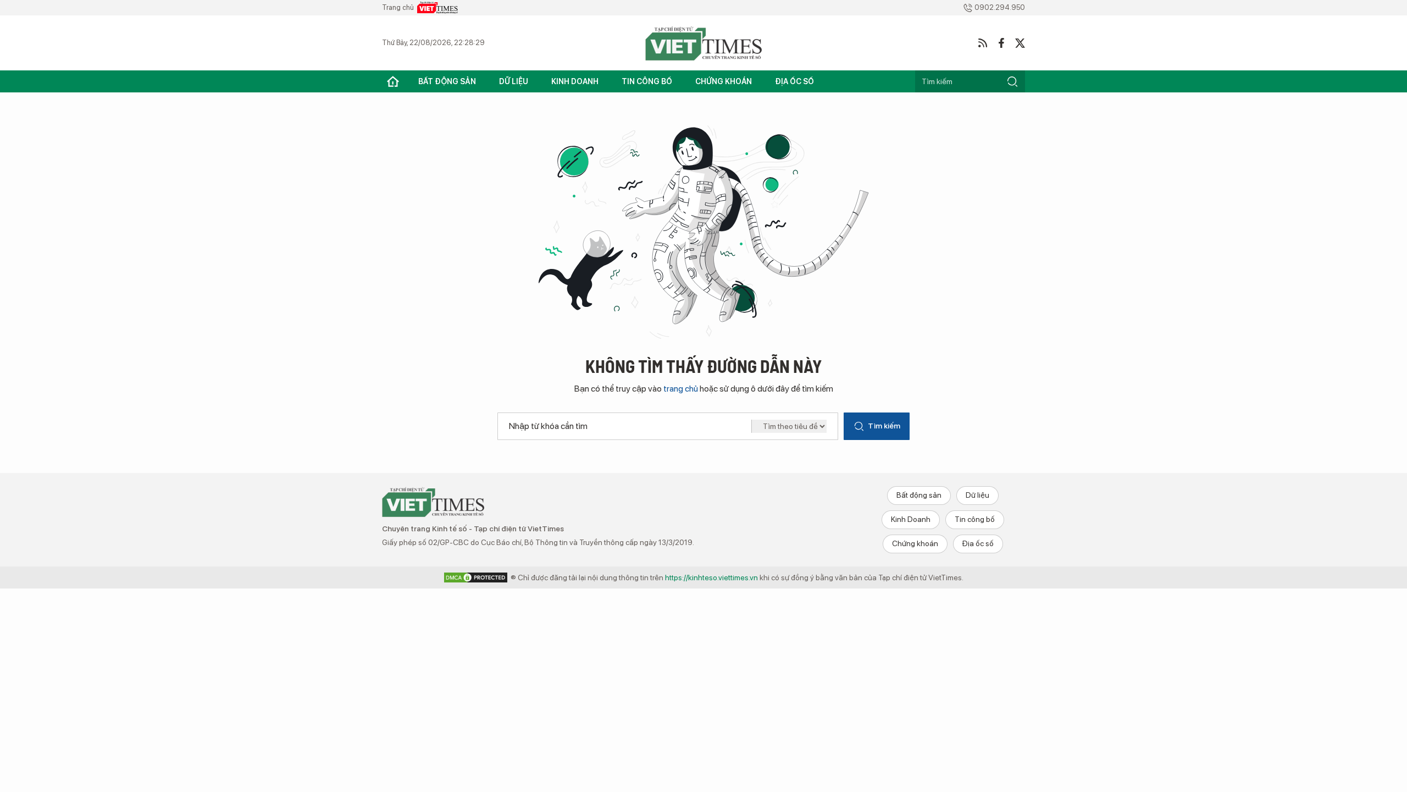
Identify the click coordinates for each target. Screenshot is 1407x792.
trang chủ (680, 388)
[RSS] (983, 43)
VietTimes (437, 8)
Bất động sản (447, 81)
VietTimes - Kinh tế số (703, 43)
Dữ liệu (513, 81)
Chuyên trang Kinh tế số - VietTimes (433, 501)
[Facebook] (1001, 43)
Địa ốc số (794, 81)
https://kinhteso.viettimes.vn (711, 577)
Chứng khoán (723, 81)
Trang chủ (393, 81)
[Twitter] (1020, 43)
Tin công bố (647, 81)
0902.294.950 (999, 7)
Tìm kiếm (884, 425)
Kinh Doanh (575, 81)
